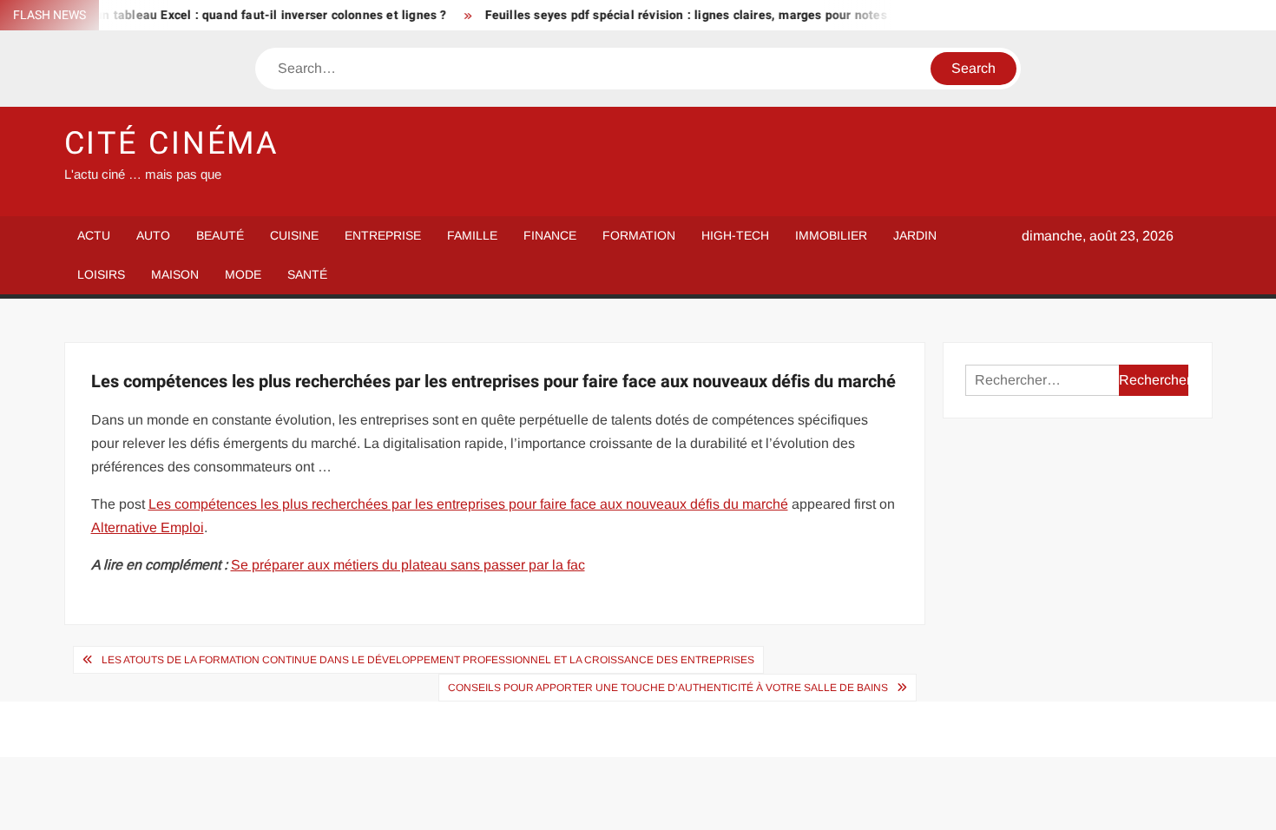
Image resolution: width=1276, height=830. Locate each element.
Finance (549, 235)
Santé (307, 274)
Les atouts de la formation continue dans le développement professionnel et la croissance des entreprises (428, 660)
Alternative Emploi (147, 527)
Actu (93, 235)
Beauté (220, 235)
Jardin (915, 235)
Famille (472, 235)
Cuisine (294, 235)
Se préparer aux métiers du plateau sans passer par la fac (408, 564)
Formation (638, 235)
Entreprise (383, 235)
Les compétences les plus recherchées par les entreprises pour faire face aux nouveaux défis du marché (468, 504)
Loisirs (101, 274)
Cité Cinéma (172, 144)
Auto (153, 235)
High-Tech (735, 235)
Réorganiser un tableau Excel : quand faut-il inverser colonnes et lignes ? (222, 15)
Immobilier (831, 235)
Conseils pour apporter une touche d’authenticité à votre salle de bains (668, 688)
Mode (243, 274)
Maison (175, 274)
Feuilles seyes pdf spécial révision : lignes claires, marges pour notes (673, 15)
